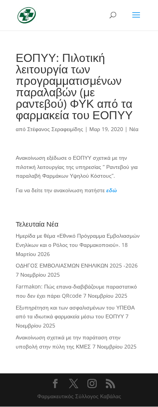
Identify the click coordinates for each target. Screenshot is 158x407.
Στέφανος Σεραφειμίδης (55, 129)
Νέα (133, 129)
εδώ (111, 190)
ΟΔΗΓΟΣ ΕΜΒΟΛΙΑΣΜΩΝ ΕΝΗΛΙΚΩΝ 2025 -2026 (77, 265)
